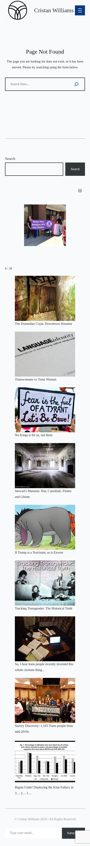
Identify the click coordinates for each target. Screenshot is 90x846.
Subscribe (73, 833)
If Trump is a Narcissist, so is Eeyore (39, 552)
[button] (80, 191)
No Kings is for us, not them (33, 435)
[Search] (76, 84)
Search (10, 158)
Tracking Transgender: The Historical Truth (43, 608)
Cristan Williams (54, 10)
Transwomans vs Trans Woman (35, 379)
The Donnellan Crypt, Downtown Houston (43, 323)
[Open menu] (80, 10)
